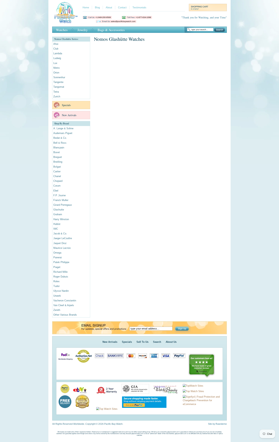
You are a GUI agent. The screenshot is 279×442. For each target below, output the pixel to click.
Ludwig (57, 58)
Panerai (57, 257)
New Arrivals (69, 115)
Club (55, 48)
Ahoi (55, 44)
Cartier (57, 171)
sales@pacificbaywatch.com (123, 21)
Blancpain (58, 147)
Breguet (57, 157)
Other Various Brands (65, 314)
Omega (57, 252)
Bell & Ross (59, 142)
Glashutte (58, 209)
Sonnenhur (59, 77)
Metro (56, 67)
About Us (171, 341)
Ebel (55, 190)
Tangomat (58, 86)
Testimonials (139, 7)
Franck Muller (60, 200)
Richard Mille (60, 271)
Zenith (56, 310)
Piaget (56, 267)
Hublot (56, 224)
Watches (62, 30)
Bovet (56, 152)
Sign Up (182, 329)
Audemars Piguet (62, 133)
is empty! (195, 9)
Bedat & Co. (60, 137)
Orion (56, 72)
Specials (66, 105)
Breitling (57, 161)
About (109, 7)
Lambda (57, 53)
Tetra (56, 91)
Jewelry (82, 30)
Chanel (57, 176)
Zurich (56, 96)
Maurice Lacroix (62, 248)
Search (219, 30)
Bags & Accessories (111, 30)
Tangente (58, 82)
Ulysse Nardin (61, 290)
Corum (57, 185)
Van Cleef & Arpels (63, 305)
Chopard (57, 181)
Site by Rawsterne (217, 424)
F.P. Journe (59, 195)
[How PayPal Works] (142, 408)
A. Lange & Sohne (63, 128)
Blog (97, 7)
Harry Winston (61, 219)
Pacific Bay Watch (65, 12)
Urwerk (57, 295)
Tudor (56, 286)
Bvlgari (57, 166)
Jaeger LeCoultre (62, 238)
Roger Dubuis (60, 276)
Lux (55, 63)
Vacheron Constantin (64, 300)
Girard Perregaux (62, 204)
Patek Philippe (61, 262)
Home (86, 7)
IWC (55, 228)
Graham (57, 214)
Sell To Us (142, 341)
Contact (122, 7)
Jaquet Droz (60, 243)
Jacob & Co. (60, 233)
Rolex (56, 281)
